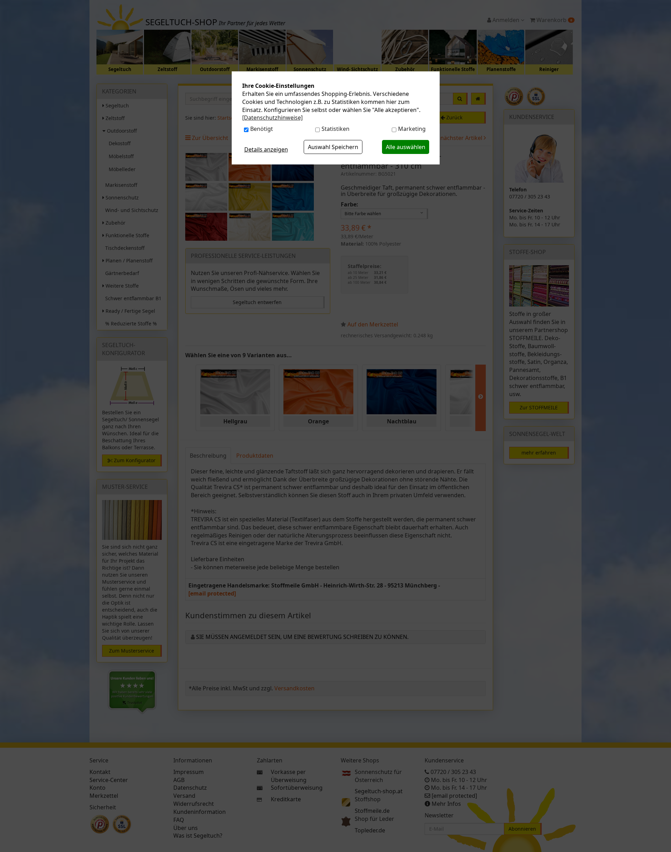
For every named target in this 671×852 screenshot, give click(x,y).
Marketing (412, 129)
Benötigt (261, 129)
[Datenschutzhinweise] (272, 117)
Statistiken (335, 129)
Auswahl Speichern (333, 147)
